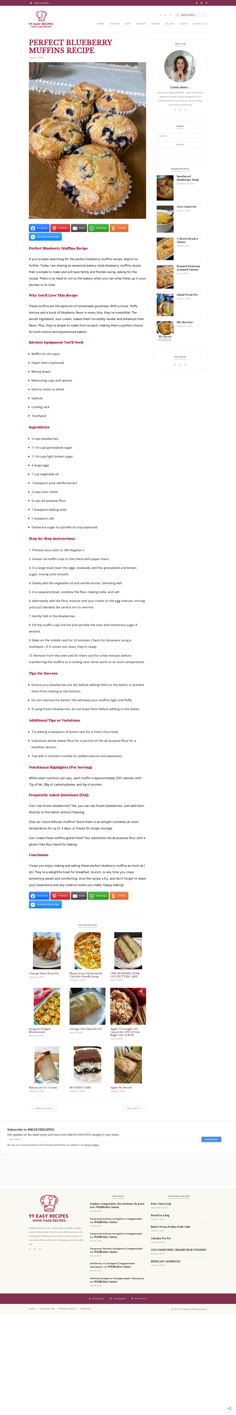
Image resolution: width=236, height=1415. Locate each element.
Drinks (156, 24)
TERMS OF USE (47, 1309)
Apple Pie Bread (120, 1087)
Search (180, 144)
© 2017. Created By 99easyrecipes (189, 1309)
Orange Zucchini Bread (85, 1028)
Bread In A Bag (160, 1215)
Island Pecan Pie (187, 294)
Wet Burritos (185, 322)
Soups (183, 24)
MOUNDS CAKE (80, 1087)
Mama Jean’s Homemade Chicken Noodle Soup (86, 975)
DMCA (32, 1309)
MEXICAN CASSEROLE (165, 1261)
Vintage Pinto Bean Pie (44, 973)
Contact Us (200, 24)
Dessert (141, 24)
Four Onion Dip (161, 1203)
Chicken (114, 24)
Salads (169, 24)
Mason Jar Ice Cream (43, 1087)
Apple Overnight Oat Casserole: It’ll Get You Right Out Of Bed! (125, 1032)
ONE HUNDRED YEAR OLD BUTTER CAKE (125, 975)
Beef (128, 24)
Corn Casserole (186, 206)
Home (100, 24)
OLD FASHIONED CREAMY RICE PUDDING (178, 1249)
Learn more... (180, 87)
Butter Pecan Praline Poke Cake (170, 1226)
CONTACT (85, 1309)
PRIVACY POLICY (67, 1309)
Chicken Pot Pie (161, 1238)
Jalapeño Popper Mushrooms (40, 1030)
